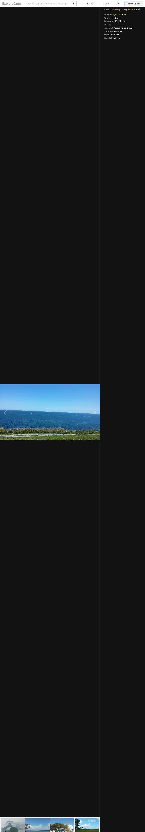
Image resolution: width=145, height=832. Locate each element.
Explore (91, 3)
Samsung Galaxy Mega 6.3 (124, 9)
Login (106, 3)
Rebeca (116, 38)
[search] (73, 3)
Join (118, 3)
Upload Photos (133, 4)
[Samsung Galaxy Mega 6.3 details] (139, 10)
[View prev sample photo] (5, 412)
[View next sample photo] (94, 412)
